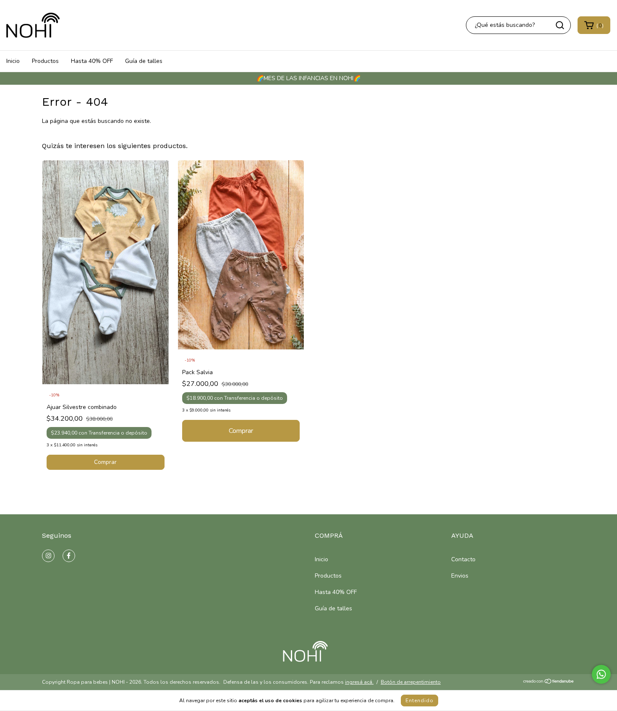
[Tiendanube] (549, 682)
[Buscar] (560, 25)
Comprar (105, 462)
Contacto (463, 559)
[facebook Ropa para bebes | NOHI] (69, 556)
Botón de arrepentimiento (411, 682)
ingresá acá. (359, 682)
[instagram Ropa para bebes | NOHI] (48, 556)
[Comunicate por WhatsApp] (601, 674)
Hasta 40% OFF (92, 61)
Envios (459, 576)
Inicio (13, 61)
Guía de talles (143, 61)
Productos (45, 61)
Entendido (419, 700)
